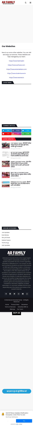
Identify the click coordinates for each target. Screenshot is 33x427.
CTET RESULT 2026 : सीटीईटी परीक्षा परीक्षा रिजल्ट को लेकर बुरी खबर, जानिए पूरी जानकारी (21, 144)
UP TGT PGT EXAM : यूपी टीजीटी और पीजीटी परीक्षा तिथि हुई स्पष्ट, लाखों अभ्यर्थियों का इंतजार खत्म (20, 154)
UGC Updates (6, 245)
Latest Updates (8, 139)
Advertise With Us (23, 307)
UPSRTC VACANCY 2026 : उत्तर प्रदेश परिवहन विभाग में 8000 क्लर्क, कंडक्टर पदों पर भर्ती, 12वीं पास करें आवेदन (21, 164)
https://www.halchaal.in (16, 61)
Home (7, 304)
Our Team (20, 309)
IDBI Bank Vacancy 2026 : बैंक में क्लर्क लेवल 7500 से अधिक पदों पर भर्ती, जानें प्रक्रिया (20, 183)
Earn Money (5, 235)
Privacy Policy (15, 304)
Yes (24, 421)
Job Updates (6, 232)
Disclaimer (24, 304)
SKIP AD (16, 313)
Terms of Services (10, 307)
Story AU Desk (6, 237)
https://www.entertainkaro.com (16, 69)
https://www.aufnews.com (16, 65)
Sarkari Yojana (6, 240)
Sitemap (12, 309)
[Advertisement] (16, 24)
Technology (5, 243)
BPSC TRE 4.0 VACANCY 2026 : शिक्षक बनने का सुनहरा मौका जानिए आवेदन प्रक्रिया (21, 174)
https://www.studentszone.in (16, 73)
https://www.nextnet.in (16, 78)
